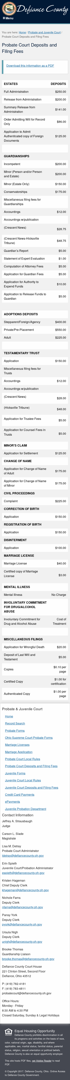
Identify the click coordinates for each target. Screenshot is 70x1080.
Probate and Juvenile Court (44, 32)
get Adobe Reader (42, 1060)
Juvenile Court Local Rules (23, 780)
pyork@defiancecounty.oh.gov (22, 924)
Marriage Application (18, 752)
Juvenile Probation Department (25, 809)
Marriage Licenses (17, 744)
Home (22, 32)
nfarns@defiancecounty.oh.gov (22, 907)
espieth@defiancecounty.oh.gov (23, 873)
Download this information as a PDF (30, 65)
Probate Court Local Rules (22, 759)
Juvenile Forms (15, 773)
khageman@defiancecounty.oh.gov (25, 890)
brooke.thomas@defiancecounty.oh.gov (28, 959)
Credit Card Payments (19, 794)
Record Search (15, 723)
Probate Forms (15, 730)
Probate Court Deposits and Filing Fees (31, 766)
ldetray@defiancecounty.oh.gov (23, 855)
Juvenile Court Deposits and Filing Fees (31, 787)
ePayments (12, 801)
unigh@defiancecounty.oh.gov (22, 941)
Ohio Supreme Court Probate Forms (29, 737)
